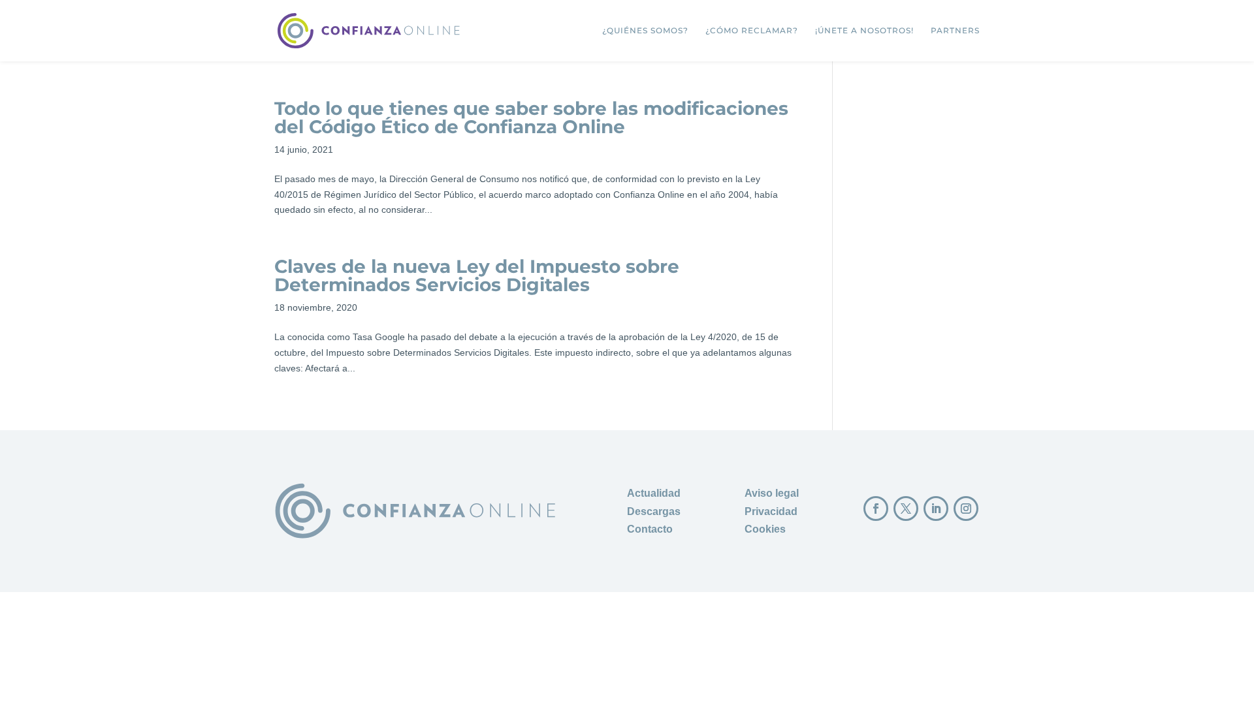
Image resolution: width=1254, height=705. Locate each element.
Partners (955, 30)
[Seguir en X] (905, 508)
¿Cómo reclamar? (751, 30)
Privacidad (771, 511)
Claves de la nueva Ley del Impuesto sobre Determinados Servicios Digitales (476, 275)
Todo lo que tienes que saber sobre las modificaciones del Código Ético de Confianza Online (531, 117)
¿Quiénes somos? (645, 30)
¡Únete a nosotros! (864, 30)
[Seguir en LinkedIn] (936, 508)
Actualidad (654, 493)
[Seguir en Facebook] (875, 508)
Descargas (654, 511)
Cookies (765, 529)
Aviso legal (772, 493)
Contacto (650, 529)
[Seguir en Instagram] (966, 508)
